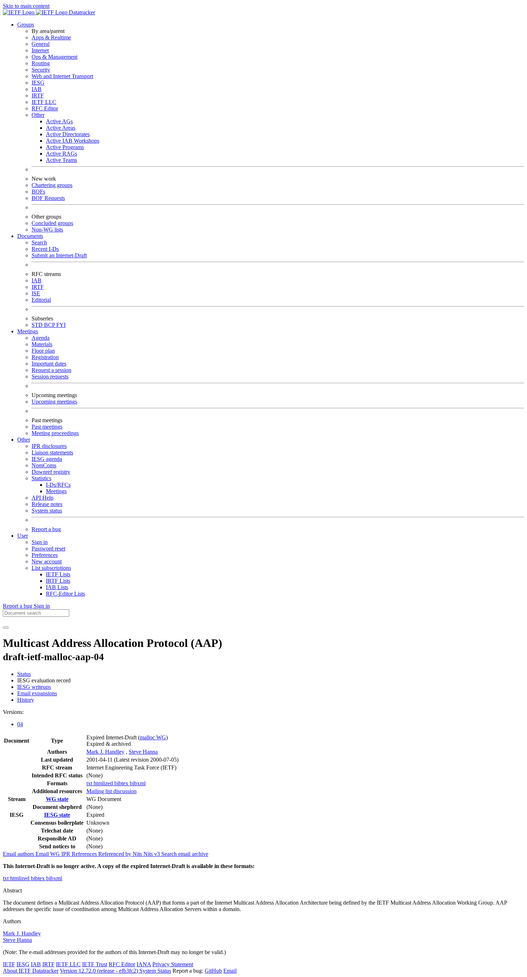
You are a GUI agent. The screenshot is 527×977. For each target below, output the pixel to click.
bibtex (122, 783)
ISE (36, 293)
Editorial (41, 300)
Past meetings (47, 427)
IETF (9, 964)
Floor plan (43, 351)
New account (47, 561)
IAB (37, 89)
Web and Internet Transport (62, 76)
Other (38, 115)
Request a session (51, 370)
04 (20, 724)
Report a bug (46, 529)
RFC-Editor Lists (65, 594)
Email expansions (37, 693)
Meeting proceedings (55, 433)
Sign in (40, 542)
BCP (50, 325)
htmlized (104, 783)
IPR (66, 854)
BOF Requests (48, 198)
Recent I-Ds (45, 249)
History (25, 700)
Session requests (50, 376)
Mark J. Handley (105, 752)
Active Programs (65, 147)
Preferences (45, 555)
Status (24, 674)
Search (39, 242)
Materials (42, 344)
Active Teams (61, 160)
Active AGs (59, 121)
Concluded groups (52, 223)
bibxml (138, 783)
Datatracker (81, 12)
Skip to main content (26, 6)
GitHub (213, 971)
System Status (155, 971)
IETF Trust (94, 964)
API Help (42, 498)
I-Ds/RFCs (58, 485)
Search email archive (184, 854)
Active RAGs (61, 154)
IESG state (57, 815)
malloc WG (153, 737)
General (40, 44)
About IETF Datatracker (30, 971)
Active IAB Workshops (72, 141)
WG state (57, 799)
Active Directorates (68, 134)
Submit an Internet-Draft (59, 255)
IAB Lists (57, 587)
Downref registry (51, 472)
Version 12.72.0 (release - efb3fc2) (99, 971)
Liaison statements (52, 452)
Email (230, 971)
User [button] (22, 536)
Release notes (47, 504)
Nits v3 (152, 854)
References (85, 854)
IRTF (38, 95)
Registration (45, 357)
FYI (61, 325)
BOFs (38, 192)
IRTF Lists (58, 581)
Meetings (56, 491)
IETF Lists (58, 574)
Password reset (48, 548)
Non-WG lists (47, 230)
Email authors (19, 854)
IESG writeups (34, 687)
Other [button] (23, 440)
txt (90, 783)
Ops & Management (54, 57)
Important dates (49, 364)
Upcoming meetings (54, 402)
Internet (40, 50)
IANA (144, 964)
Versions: (13, 712)
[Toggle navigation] (6, 627)
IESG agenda (47, 459)
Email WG (48, 854)
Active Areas (60, 128)
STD (38, 325)
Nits (138, 854)
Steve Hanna (143, 752)
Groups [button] (25, 25)
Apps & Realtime (51, 37)
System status (47, 510)
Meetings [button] (27, 331)
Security (41, 70)
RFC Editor (45, 108)
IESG (38, 83)
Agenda (40, 338)
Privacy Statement (172, 964)
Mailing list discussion (111, 791)
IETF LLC (44, 102)
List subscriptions (51, 568)
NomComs (44, 465)
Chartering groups (52, 185)
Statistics (41, 478)
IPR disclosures (49, 446)
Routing (41, 63)
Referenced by (115, 854)
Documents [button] (30, 236)
